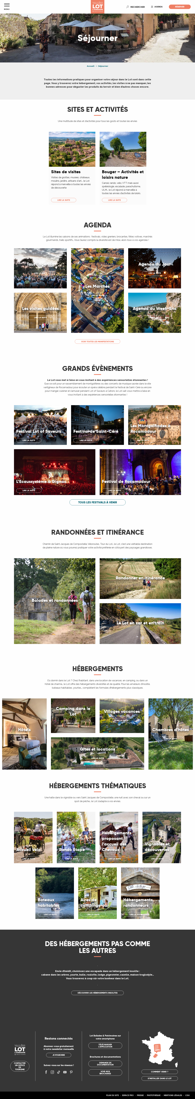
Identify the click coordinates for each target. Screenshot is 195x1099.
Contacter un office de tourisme (20, 1066)
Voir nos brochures (105, 1072)
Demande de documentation (105, 1063)
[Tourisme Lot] (97, 7)
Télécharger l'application (105, 1045)
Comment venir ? (159, 1071)
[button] (137, 7)
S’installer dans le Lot (160, 1078)
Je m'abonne (58, 1055)
